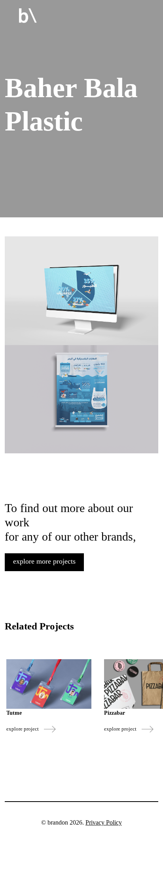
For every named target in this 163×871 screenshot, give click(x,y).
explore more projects (44, 561)
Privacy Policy (103, 822)
